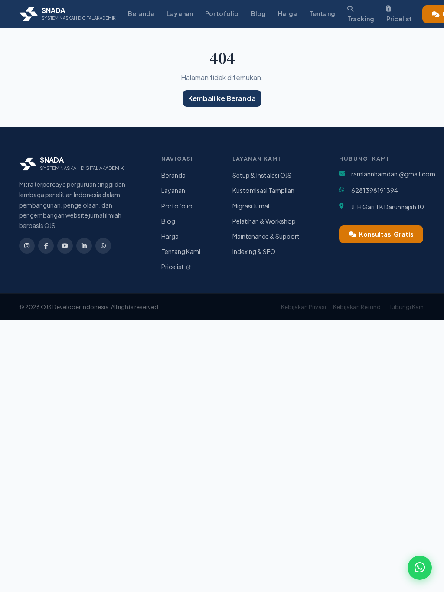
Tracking (360, 19)
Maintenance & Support (266, 236)
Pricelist (399, 19)
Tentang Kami (180, 251)
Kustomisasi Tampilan (263, 190)
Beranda (141, 13)
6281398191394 (374, 190)
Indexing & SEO (253, 251)
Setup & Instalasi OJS (261, 175)
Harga (287, 13)
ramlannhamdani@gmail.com (393, 174)
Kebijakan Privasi (303, 306)
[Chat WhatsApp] (420, 568)
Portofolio (221, 13)
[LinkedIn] (84, 246)
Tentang (322, 13)
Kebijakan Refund (357, 306)
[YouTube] (65, 246)
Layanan (179, 13)
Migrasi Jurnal (250, 206)
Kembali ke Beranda (222, 98)
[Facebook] (46, 246)
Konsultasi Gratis (386, 234)
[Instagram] (27, 246)
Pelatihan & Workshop (264, 221)
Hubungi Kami (406, 306)
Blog (258, 13)
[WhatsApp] (103, 246)
